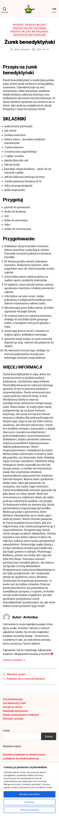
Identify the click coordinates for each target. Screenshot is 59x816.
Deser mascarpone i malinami (21, 714)
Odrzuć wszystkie (29, 810)
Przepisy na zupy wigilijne (29, 35)
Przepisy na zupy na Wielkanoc (29, 31)
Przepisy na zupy (35, 24)
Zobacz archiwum (14, 659)
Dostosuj (29, 802)
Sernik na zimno (12, 706)
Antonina (25, 49)
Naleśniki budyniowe (15, 710)
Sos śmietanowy (13, 699)
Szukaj (6, 730)
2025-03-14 (42, 49)
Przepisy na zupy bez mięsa (29, 28)
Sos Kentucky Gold (14, 703)
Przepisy (18, 24)
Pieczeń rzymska (13, 718)
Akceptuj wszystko (29, 794)
